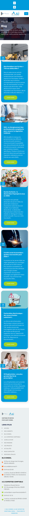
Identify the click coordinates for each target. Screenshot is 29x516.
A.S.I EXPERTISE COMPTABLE (12, 482)
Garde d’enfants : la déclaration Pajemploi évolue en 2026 (14, 194)
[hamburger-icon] (26, 13)
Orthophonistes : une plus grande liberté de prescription (13, 376)
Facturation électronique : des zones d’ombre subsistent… (13, 315)
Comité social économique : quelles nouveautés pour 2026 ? (14, 254)
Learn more (10, 97)
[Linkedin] (14, 7)
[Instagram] (14, 3)
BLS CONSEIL (6, 458)
